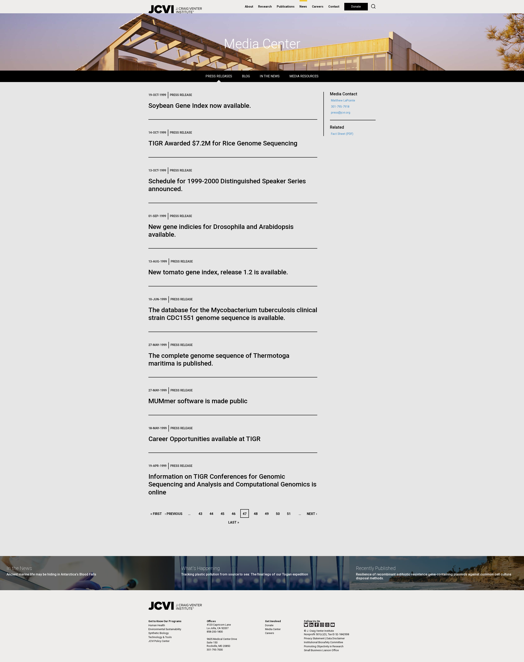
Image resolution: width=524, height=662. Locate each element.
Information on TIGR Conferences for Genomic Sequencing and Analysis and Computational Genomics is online (232, 484)
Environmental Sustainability (164, 629)
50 (279, 514)
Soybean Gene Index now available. (199, 105)
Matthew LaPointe (343, 100)
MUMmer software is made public (197, 401)
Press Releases (219, 76)
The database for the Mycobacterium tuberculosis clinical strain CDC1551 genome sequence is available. (232, 314)
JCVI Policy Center (158, 641)
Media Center (273, 629)
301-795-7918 (340, 106)
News (303, 6)
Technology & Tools (160, 637)
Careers (317, 6)
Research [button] (265, 6)
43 (201, 514)
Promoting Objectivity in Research (323, 646)
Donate (356, 6)
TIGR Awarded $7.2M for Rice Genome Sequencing (222, 143)
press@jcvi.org (340, 112)
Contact (333, 6)
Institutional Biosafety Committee (323, 642)
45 (224, 514)
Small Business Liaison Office (321, 650)
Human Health (156, 625)
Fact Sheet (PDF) (342, 134)
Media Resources (303, 76)
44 (213, 514)
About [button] (249, 6)
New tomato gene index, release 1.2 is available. (218, 272)
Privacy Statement (314, 638)
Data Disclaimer (335, 638)
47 (245, 514)
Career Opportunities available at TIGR (204, 439)
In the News (270, 76)
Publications (286, 6)
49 (268, 514)
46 (235, 514)
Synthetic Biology (158, 633)
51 (290, 514)
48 (257, 514)
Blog (246, 76)
